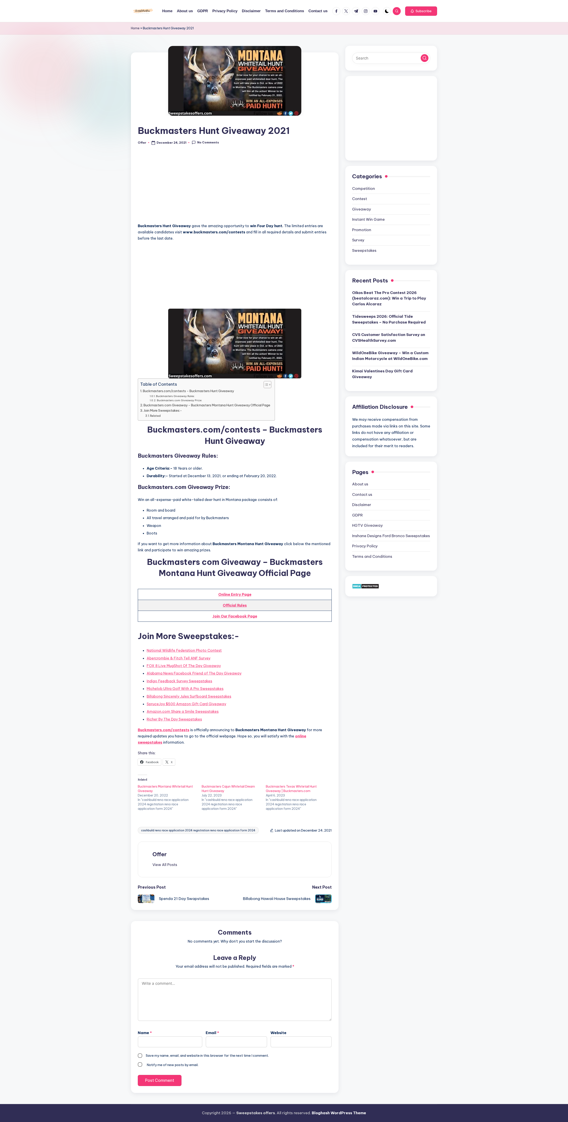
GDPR (357, 514)
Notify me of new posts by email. (172, 1065)
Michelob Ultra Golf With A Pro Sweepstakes (185, 688)
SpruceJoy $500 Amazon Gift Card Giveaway (186, 704)
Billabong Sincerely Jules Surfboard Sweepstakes (189, 696)
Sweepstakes (364, 250)
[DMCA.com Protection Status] (365, 586)
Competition (363, 188)
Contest (359, 198)
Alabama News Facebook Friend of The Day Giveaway (194, 673)
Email (212, 1032)
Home (135, 28)
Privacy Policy (365, 546)
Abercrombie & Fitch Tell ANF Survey (178, 658)
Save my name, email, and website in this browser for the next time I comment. (207, 1055)
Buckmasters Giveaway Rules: (175, 396)
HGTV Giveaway (367, 525)
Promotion (361, 229)
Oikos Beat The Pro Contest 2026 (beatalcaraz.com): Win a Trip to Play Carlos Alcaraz (389, 298)
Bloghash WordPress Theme (339, 1112)
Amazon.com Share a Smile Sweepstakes (183, 711)
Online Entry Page (234, 594)
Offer (159, 854)
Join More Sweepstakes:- (163, 411)
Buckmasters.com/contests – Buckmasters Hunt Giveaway (188, 391)
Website (278, 1032)
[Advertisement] (234, 186)
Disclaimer (361, 504)
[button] (421, 11)
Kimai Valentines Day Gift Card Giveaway (382, 374)
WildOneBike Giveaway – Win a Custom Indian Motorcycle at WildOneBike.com (390, 355)
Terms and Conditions (372, 556)
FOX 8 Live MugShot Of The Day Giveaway (184, 665)
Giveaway (361, 209)
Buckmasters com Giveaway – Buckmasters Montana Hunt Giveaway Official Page (207, 405)
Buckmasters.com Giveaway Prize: (179, 400)
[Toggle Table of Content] (265, 384)
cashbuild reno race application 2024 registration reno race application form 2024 (198, 830)
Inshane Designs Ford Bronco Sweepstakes (391, 535)
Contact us (362, 494)
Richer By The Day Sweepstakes (174, 719)
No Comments (208, 142)
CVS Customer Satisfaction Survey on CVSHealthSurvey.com (388, 337)
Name (145, 1032)
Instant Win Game (368, 219)
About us (360, 484)
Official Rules (235, 605)
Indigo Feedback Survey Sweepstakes (179, 681)
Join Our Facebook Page (235, 616)
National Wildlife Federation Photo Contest (184, 650)
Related (155, 415)
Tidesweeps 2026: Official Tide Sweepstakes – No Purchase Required (389, 319)
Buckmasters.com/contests (163, 730)
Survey (358, 240)
